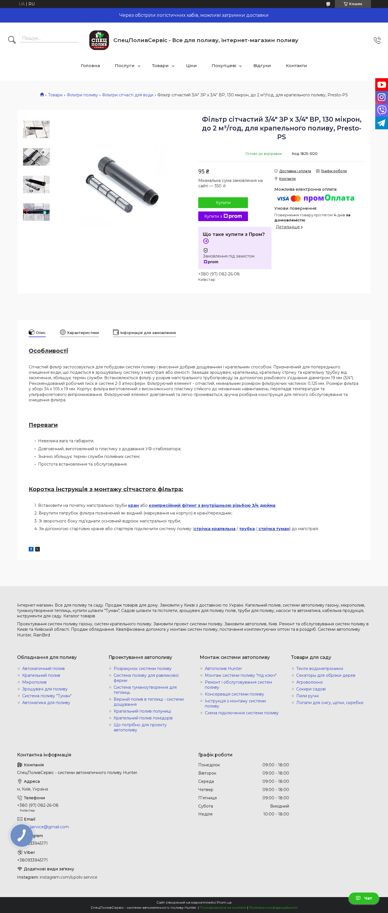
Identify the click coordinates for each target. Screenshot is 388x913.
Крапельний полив (41, 675)
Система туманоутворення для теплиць (145, 690)
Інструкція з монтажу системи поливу (235, 703)
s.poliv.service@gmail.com (43, 826)
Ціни (191, 65)
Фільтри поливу (82, 94)
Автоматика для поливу (46, 702)
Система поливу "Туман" (47, 695)
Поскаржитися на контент (223, 907)
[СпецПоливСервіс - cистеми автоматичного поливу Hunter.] (99, 40)
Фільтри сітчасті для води (127, 94)
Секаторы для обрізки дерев (325, 675)
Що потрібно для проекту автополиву (140, 727)
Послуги (125, 65)
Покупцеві (224, 65)
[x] (37, 550)
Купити (223, 202)
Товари (160, 65)
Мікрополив (34, 682)
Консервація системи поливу (234, 694)
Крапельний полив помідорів (143, 718)
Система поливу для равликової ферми (146, 678)
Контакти (296, 65)
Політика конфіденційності (273, 907)
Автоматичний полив (43, 668)
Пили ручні (307, 695)
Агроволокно (309, 682)
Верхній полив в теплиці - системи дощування (149, 702)
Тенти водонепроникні (319, 668)
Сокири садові (311, 689)
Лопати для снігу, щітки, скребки (329, 702)
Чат (368, 898)
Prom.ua (224, 902)
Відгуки (262, 65)
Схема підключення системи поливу (242, 712)
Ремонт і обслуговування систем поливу (238, 685)
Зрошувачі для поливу (45, 689)
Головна (90, 65)
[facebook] (31, 550)
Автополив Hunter (223, 668)
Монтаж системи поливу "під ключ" (241, 675)
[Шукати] (12, 40)
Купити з (213, 216)
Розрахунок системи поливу (143, 668)
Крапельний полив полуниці (142, 711)
